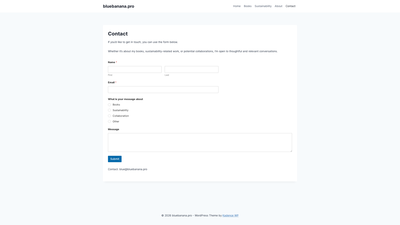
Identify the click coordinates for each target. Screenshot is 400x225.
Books (248, 6)
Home (237, 6)
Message (113, 129)
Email (112, 82)
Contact (290, 6)
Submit (114, 158)
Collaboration (121, 115)
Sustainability (263, 6)
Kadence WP (230, 215)
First (110, 75)
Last (167, 75)
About (278, 6)
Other (116, 121)
